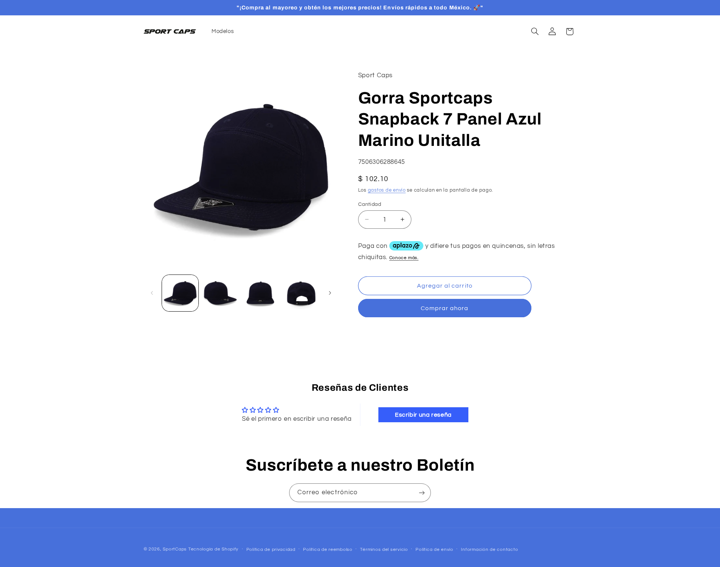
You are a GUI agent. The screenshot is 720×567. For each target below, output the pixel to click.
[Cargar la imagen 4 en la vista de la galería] (301, 293)
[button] (534, 31)
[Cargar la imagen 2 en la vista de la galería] (220, 293)
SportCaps (175, 549)
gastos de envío (387, 190)
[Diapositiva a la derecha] (330, 293)
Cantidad (369, 204)
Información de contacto (489, 550)
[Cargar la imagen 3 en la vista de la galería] (261, 293)
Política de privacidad (271, 550)
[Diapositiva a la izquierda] (152, 293)
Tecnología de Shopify (213, 549)
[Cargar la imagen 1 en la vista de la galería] (180, 293)
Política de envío (434, 550)
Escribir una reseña (423, 415)
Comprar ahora (444, 308)
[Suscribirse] (421, 492)
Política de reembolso (327, 550)
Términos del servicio (384, 550)
